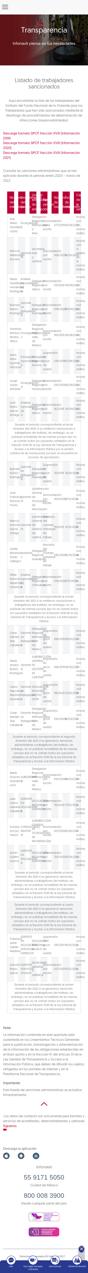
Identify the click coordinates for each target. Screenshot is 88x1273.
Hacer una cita (55, 1266)
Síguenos (10, 1126)
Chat (11, 1266)
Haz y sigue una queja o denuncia (33, 1268)
